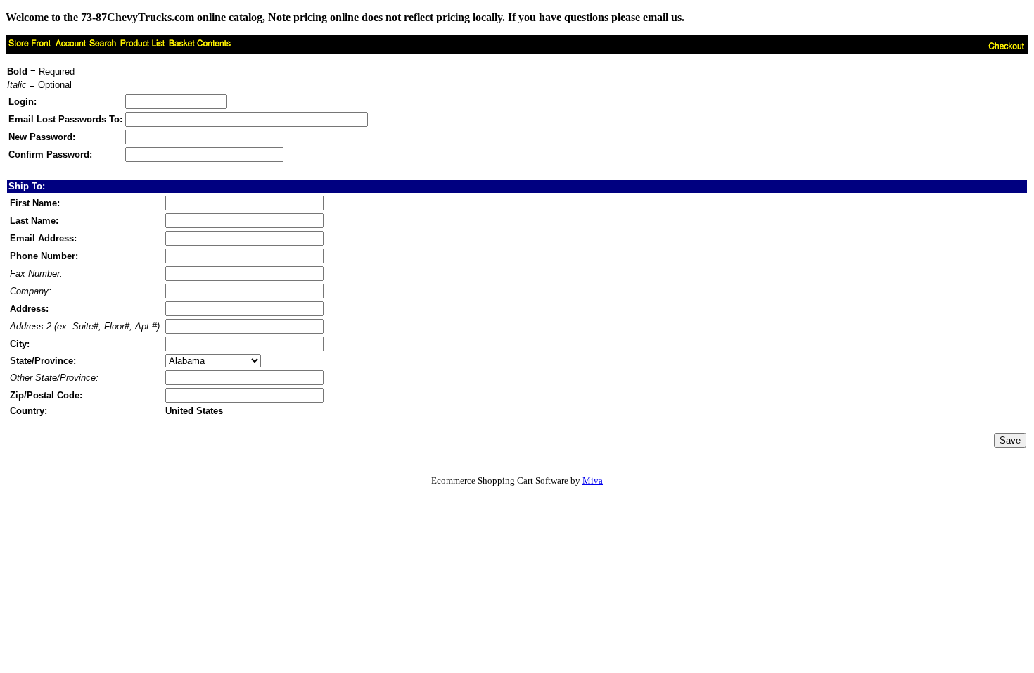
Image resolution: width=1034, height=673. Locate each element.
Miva (592, 480)
